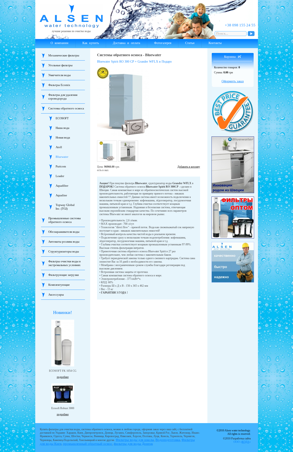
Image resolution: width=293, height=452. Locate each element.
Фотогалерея (162, 43)
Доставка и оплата (126, 43)
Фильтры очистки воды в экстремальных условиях (64, 263)
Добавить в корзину (188, 166)
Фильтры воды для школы (135, 440)
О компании (59, 43)
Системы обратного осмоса (66, 108)
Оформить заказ (233, 81)
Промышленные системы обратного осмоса (64, 220)
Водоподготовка (167, 440)
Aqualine (61, 195)
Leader (60, 176)
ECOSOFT (62, 118)
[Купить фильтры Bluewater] (233, 164)
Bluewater (62, 156)
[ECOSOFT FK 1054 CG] (63, 343)
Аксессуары (56, 294)
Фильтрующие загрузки (63, 275)
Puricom (61, 166)
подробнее (63, 377)
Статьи (190, 43)
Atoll (59, 147)
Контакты (215, 43)
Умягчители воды (59, 75)
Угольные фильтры (60, 65)
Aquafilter (62, 185)
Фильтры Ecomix (59, 85)
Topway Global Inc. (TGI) (65, 206)
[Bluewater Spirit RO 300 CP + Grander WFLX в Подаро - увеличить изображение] (130, 101)
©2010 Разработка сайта (237, 440)
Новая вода (63, 137)
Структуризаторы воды (63, 251)
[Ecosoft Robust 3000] (63, 393)
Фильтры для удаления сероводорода (62, 96)
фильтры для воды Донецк (133, 444)
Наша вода (62, 128)
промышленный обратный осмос (87, 444)
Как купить (90, 43)
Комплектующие (59, 284)
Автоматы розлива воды (63, 241)
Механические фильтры (63, 55)
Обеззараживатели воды (63, 231)
